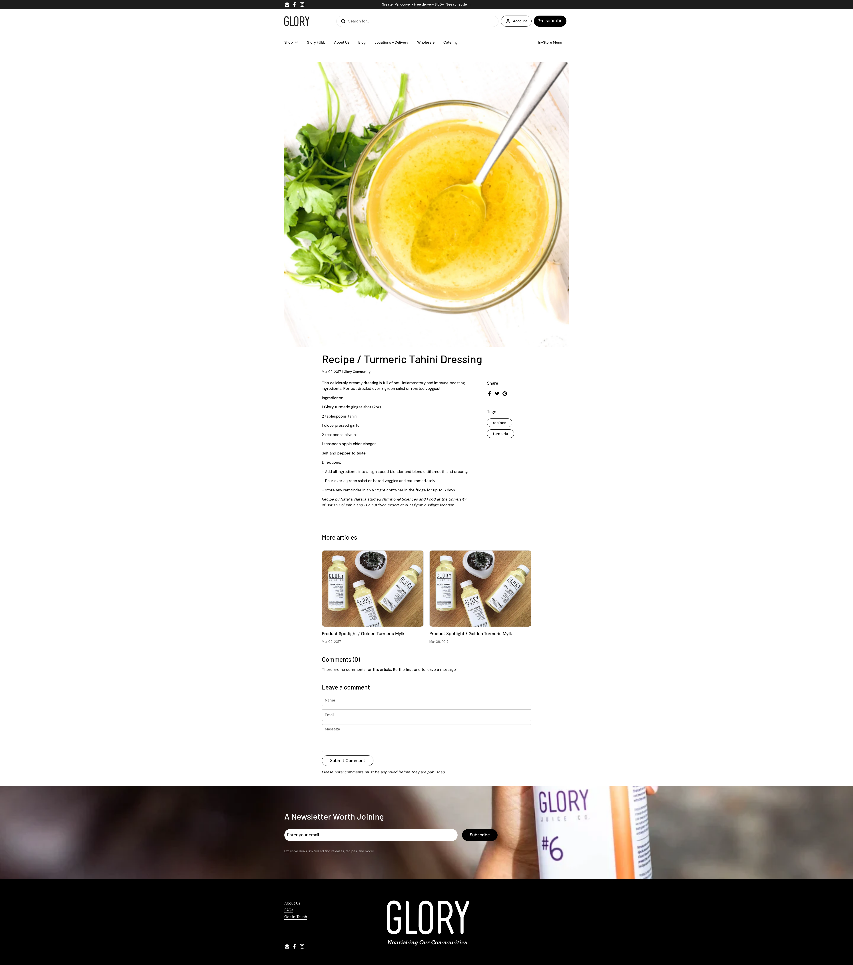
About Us (292, 903)
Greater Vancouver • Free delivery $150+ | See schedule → (426, 4)
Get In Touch (295, 916)
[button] (550, 21)
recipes (499, 422)
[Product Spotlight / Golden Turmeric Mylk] (373, 588)
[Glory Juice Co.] (296, 21)
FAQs (288, 909)
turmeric (500, 433)
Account (520, 21)
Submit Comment (347, 760)
